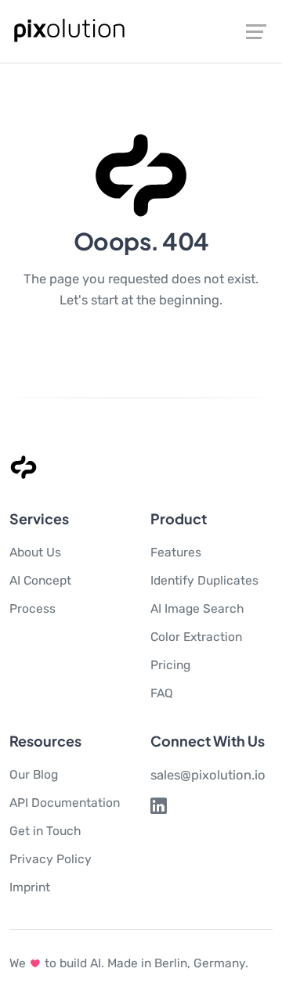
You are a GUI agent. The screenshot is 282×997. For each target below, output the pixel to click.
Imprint (29, 887)
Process (32, 608)
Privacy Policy (50, 858)
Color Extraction (196, 636)
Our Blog (33, 774)
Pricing (170, 664)
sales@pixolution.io (208, 775)
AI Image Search (197, 608)
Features (175, 552)
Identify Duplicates (204, 580)
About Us (35, 552)
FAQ (161, 693)
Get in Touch (45, 830)
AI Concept (40, 580)
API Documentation (64, 802)
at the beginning (170, 300)
